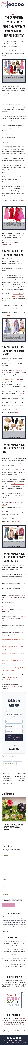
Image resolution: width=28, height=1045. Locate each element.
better (19, 1020)
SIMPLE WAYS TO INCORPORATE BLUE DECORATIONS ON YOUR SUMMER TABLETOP (14, 943)
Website (5, 894)
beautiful (4, 1024)
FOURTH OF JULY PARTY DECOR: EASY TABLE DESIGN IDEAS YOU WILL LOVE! (7, 777)
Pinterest (14, 677)
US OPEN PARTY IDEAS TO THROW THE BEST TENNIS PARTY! (20, 775)
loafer (10, 618)
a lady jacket (21, 595)
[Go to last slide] (4, 815)
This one (21, 393)
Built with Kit (14, 749)
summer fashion (17, 760)
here (10, 244)
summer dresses (7, 760)
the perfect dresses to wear (15, 296)
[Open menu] (26, 4)
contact (12, 686)
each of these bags (18, 470)
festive (23, 1018)
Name (5, 879)
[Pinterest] (16, 4)
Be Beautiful (14, 14)
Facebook (7, 679)
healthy (20, 1024)
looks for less (12, 756)
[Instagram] (9, 4)
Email (5, 887)
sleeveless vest (10, 597)
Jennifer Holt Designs (19, 1042)
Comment (6, 855)
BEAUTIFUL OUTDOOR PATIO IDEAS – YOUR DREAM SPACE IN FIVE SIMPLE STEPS (14, 952)
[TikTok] (22, 4)
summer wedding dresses (9, 763)
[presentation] (14, 809)
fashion (5, 756)
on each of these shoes (17, 484)
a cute (7, 618)
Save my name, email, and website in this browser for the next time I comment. (14, 899)
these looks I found (18, 294)
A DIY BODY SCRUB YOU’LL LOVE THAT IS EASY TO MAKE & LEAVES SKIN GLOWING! (13, 827)
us (15, 686)
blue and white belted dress (17, 361)
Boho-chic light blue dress (12, 379)
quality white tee (21, 616)
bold (5, 1022)
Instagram (8, 677)
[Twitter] (19, 4)
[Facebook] (12, 4)
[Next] (24, 815)
